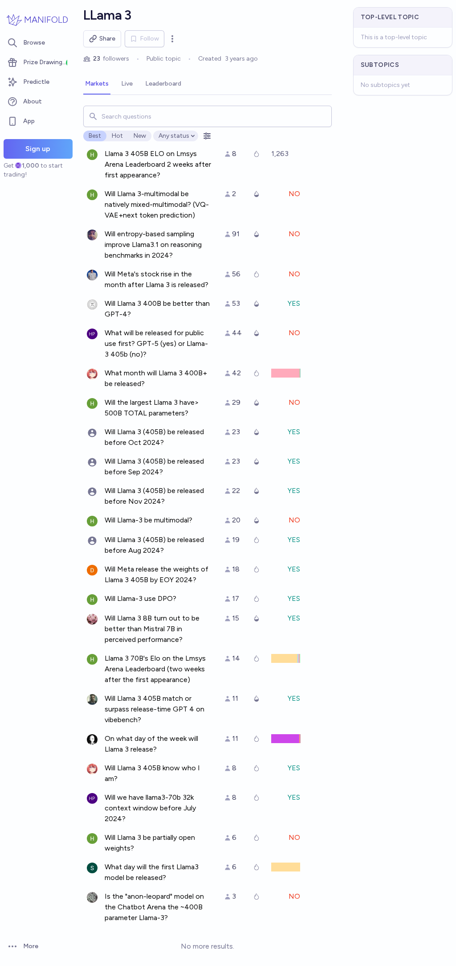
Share (107, 38)
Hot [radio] (117, 136)
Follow (149, 38)
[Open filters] (207, 136)
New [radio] (140, 136)
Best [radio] (95, 136)
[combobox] (207, 116)
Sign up (37, 148)
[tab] (96, 84)
